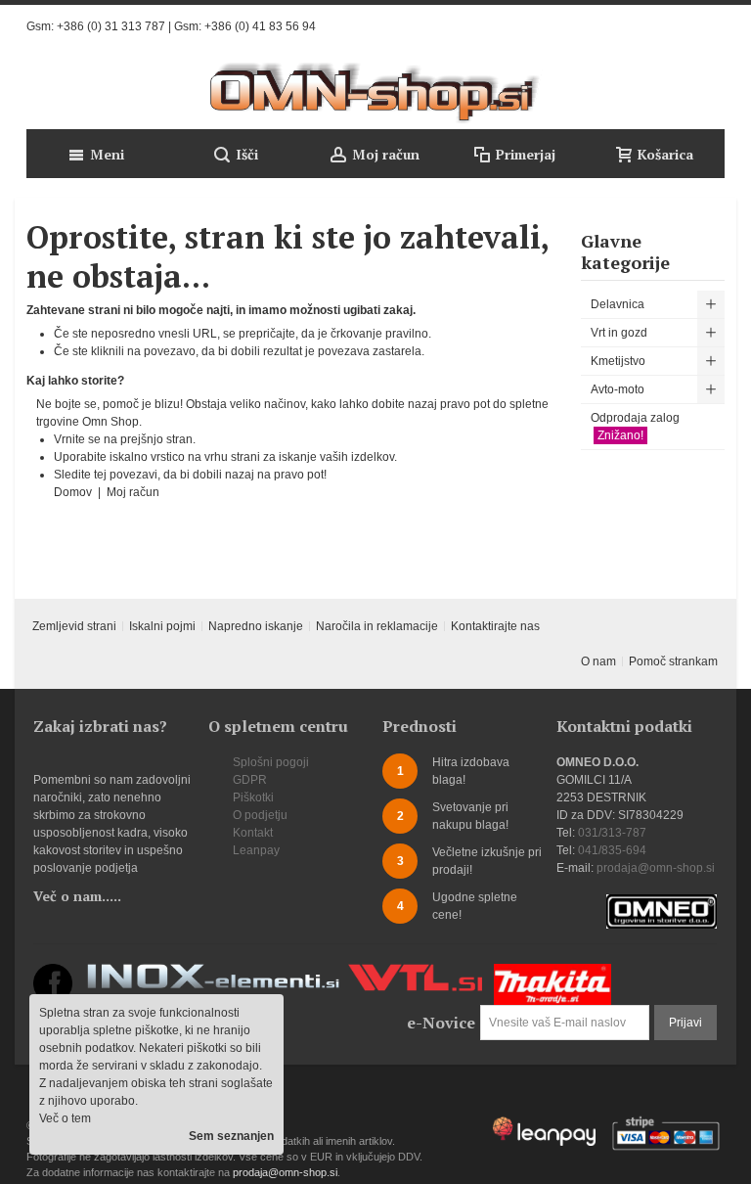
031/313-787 (612, 833)
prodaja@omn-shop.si (655, 868)
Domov (74, 492)
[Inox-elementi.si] (213, 972)
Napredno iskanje (255, 626)
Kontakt (253, 833)
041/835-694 (612, 850)
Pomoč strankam (673, 661)
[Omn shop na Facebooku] (52, 972)
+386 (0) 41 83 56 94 (260, 26)
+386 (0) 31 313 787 (111, 26)
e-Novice (441, 1022)
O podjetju (260, 815)
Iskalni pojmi (162, 626)
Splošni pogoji (271, 762)
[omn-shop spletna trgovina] (375, 93)
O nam (598, 661)
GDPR (250, 780)
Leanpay (256, 850)
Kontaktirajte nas (495, 626)
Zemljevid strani (74, 626)
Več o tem (65, 1118)
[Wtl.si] (415, 972)
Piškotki (253, 797)
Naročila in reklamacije (377, 626)
